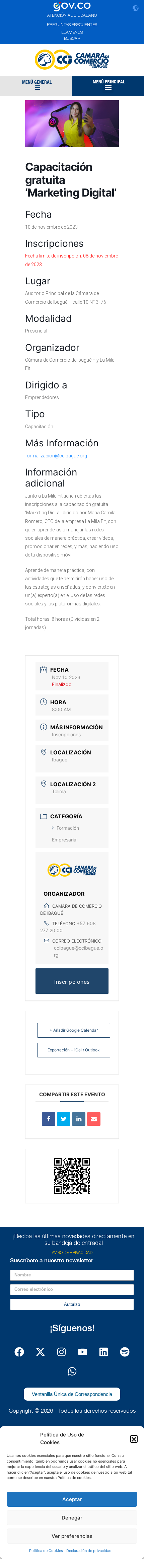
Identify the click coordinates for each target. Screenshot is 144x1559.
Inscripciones (66, 734)
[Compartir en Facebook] (48, 1119)
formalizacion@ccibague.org (56, 455)
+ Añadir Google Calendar (74, 1030)
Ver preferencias (72, 1536)
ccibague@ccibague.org (78, 951)
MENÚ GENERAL (37, 82)
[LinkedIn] (78, 1119)
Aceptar (72, 1499)
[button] (134, 1438)
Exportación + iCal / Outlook (74, 1049)
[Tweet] (63, 1119)
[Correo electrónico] (93, 1119)
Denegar (72, 1517)
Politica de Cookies (46, 1550)
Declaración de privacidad (89, 1550)
